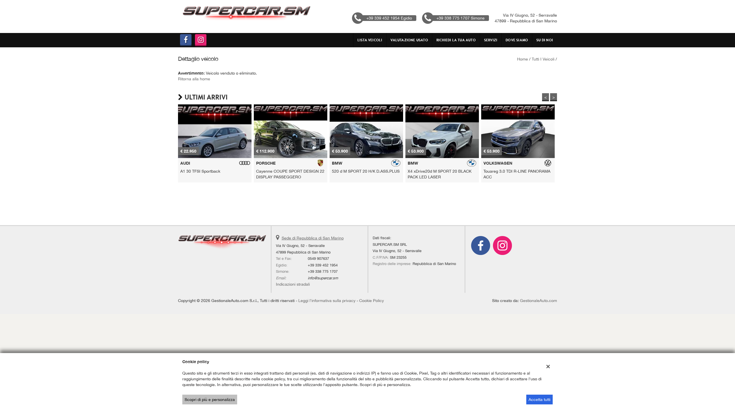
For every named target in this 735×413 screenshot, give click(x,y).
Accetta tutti (539, 399)
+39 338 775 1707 (323, 271)
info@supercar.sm (323, 278)
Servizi (490, 40)
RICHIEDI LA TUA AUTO (456, 40)
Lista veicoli (369, 40)
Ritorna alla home (194, 79)
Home (522, 59)
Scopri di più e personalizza (210, 399)
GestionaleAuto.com (538, 300)
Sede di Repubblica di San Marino (313, 238)
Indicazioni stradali (293, 284)
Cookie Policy (371, 300)
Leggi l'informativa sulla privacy (326, 300)
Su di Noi (544, 40)
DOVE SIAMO (517, 40)
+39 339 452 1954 (323, 265)
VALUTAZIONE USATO (409, 40)
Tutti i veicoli (543, 59)
